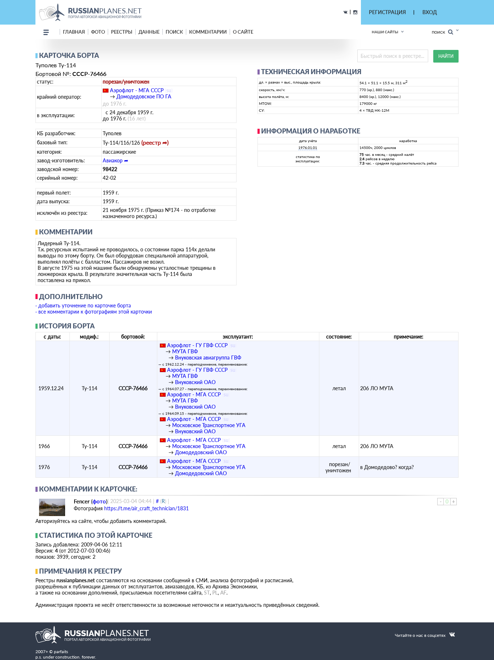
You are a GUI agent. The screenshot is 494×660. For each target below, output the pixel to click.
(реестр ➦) (155, 142)
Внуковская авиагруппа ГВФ (208, 357)
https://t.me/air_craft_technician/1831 (146, 508)
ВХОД (429, 12)
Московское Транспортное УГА (209, 425)
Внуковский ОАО (195, 382)
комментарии (208, 32)
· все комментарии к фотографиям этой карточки (93, 311)
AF (223, 592)
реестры (121, 32)
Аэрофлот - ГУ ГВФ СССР (197, 345)
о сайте (243, 32)
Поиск (440, 32)
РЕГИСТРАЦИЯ (387, 12)
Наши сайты (385, 32)
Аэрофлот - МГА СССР (136, 90)
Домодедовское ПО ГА (143, 96)
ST (207, 592)
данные (149, 32)
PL (215, 592)
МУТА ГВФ (185, 351)
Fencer (82, 501)
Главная (74, 32)
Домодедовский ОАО (201, 452)
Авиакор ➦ (115, 160)
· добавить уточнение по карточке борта (83, 305)
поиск (174, 32)
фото (98, 32)
